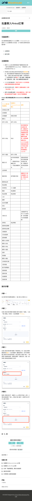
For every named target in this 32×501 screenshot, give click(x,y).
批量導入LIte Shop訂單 (10, 466)
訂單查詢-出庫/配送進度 (10, 474)
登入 (4, 486)
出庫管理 (24, 7)
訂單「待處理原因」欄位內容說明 (12, 468)
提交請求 (20, 449)
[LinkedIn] (7, 434)
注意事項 (7, 51)
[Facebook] (2, 434)
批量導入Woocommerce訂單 (12, 463)
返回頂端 (4, 455)
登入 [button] (28, 2)
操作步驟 (7, 54)
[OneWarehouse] (12, 2)
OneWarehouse (10, 7)
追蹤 (16, 30)
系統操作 (18, 7)
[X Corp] (4, 434)
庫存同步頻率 (7, 471)
